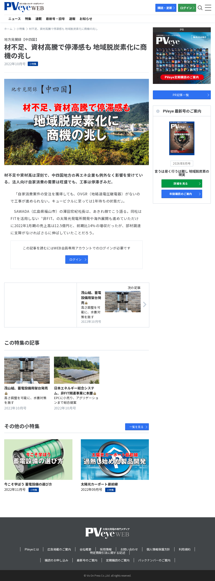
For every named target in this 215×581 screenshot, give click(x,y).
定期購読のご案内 (118, 560)
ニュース (14, 18)
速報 (72, 18)
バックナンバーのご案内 (154, 560)
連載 (38, 18)
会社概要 (85, 549)
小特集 (32, 63)
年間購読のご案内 (180, 194)
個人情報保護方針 (158, 549)
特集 (28, 18)
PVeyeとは (32, 549)
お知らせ (86, 18)
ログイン (186, 8)
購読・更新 (164, 8)
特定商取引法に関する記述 (107, 553)
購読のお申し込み (56, 560)
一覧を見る (136, 427)
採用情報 (106, 549)
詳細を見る (181, 183)
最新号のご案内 (87, 560)
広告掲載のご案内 (59, 549)
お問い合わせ (129, 549)
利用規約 (184, 549)
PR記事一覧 (181, 95)
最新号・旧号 (55, 18)
